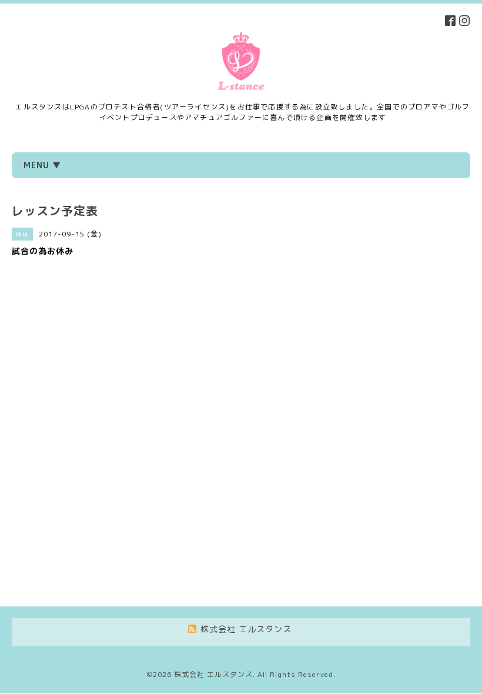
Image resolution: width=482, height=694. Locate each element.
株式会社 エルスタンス (213, 674)
